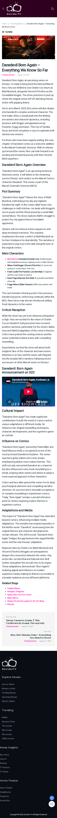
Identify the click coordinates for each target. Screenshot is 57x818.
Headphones (5, 792)
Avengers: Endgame (15, 591)
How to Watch (8, 684)
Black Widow (12, 598)
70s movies (7, 726)
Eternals (10, 604)
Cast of (3, 759)
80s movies (7, 730)
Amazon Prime (8, 721)
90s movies (7, 734)
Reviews (3, 763)
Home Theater (6, 788)
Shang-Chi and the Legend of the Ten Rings (25, 601)
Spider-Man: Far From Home (19, 595)
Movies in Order (8, 688)
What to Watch (8, 701)
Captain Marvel (13, 588)
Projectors (4, 796)
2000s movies (8, 738)
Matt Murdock (13, 259)
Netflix (4, 717)
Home (4, 24)
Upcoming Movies (9, 697)
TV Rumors (5, 767)
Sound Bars (5, 800)
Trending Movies (17, 24)
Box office (4, 755)
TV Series (4, 771)
